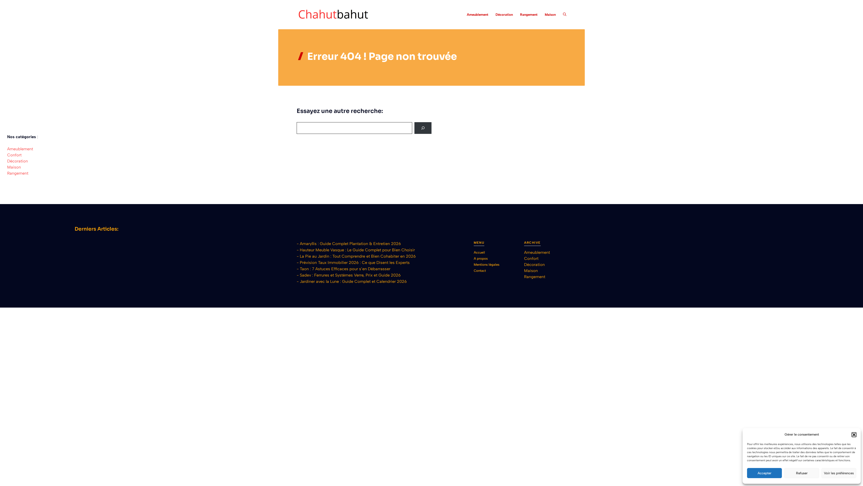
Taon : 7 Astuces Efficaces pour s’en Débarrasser (345, 268)
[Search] (423, 128)
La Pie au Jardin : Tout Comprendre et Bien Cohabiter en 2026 (358, 256)
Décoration (504, 15)
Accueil (479, 252)
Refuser (801, 473)
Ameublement (477, 15)
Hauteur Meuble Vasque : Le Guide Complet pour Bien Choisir (357, 250)
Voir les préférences (839, 473)
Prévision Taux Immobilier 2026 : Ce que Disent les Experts (355, 262)
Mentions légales (486, 265)
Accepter (764, 473)
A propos (481, 258)
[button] (854, 434)
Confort (14, 155)
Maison (550, 15)
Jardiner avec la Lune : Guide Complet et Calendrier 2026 (353, 281)
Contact (480, 271)
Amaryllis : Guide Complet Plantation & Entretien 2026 (350, 243)
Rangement (529, 15)
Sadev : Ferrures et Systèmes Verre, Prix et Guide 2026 (350, 275)
